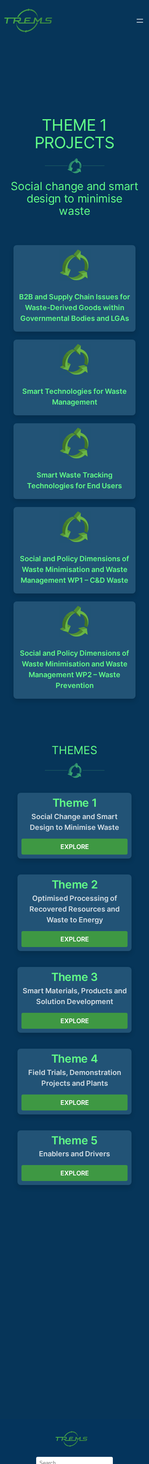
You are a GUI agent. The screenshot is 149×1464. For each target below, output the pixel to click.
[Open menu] (140, 21)
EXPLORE (74, 847)
